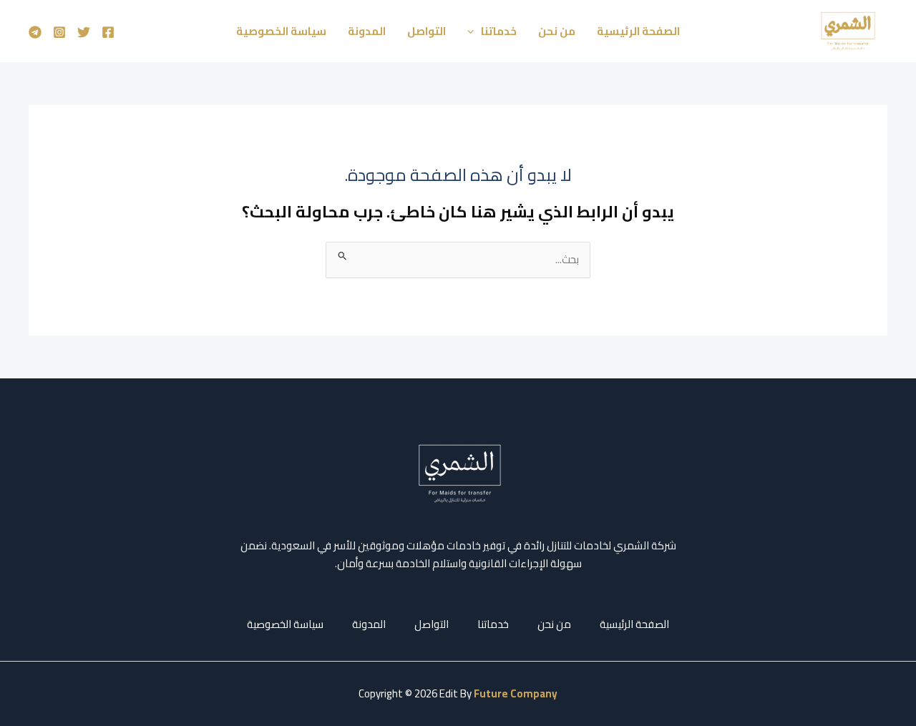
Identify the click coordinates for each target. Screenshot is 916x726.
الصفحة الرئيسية (638, 31)
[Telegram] (35, 32)
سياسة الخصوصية (281, 31)
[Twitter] (83, 32)
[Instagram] (59, 32)
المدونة (367, 31)
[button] (474, 31)
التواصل (426, 31)
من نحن (556, 31)
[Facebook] (108, 32)
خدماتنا (499, 31)
